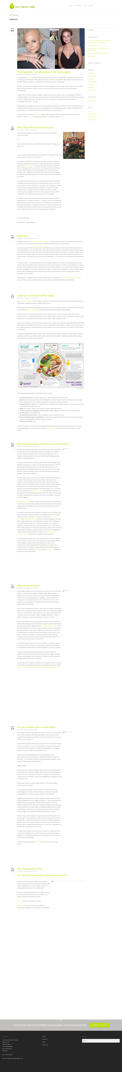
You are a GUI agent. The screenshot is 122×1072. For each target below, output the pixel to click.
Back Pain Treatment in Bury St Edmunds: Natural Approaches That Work (100, 42)
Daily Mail (29, 77)
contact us (50, 549)
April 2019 (91, 79)
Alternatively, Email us (99, 1025)
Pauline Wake (37, 114)
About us (71, 5)
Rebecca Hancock (51, 428)
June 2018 (91, 84)
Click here (30, 117)
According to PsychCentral (49, 626)
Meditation (23, 235)
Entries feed (91, 114)
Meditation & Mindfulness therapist (40, 241)
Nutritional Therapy (32, 310)
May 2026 (91, 73)
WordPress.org (92, 119)
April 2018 (91, 90)
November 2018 (92, 82)
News (85, 5)
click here (62, 117)
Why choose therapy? (28, 585)
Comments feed (92, 117)
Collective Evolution (37, 491)
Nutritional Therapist (26, 301)
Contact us (90, 5)
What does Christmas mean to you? (35, 127)
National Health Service (30, 519)
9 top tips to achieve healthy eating (35, 295)
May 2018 (91, 87)
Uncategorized (27, 74)
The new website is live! (29, 868)
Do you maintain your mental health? (36, 727)
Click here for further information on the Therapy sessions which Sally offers (38, 667)
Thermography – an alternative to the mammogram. (44, 71)
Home (43, 1036)
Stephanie (21, 74)
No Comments (34, 74)
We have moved (92, 45)
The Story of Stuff (29, 166)
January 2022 (92, 76)
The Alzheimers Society (23, 501)
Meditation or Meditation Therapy (71, 278)
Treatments (78, 5)
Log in (90, 111)
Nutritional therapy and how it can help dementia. (43, 443)
